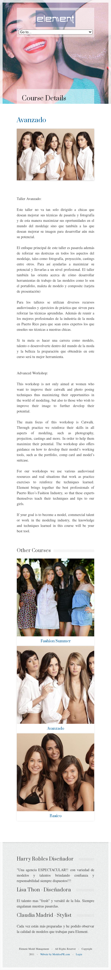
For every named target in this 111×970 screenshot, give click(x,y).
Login (79, 954)
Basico (56, 816)
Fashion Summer (56, 641)
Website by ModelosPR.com (55, 954)
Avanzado (55, 728)
